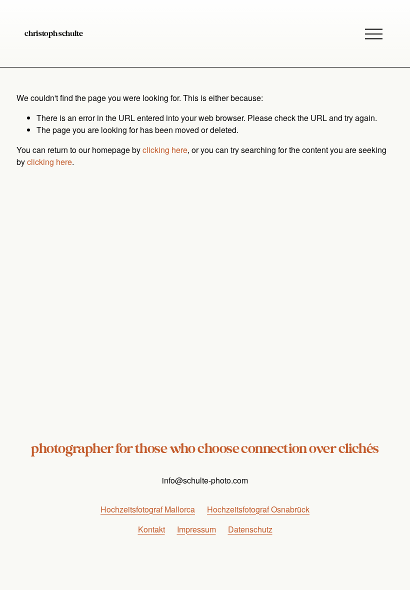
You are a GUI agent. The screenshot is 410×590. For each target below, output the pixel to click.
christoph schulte (53, 33)
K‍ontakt (151, 529)
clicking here (165, 150)
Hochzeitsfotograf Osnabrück (258, 509)
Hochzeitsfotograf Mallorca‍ (147, 509)
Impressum (196, 529)
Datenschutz (250, 529)
